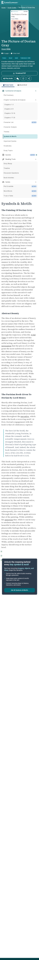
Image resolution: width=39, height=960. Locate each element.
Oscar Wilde (6, 49)
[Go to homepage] (9, 2)
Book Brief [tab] (23, 85)
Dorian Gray (7, 237)
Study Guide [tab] (9, 85)
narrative (19, 226)
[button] (17, 78)
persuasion (6, 346)
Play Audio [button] (9, 78)
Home (3, 8)
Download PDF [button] (21, 73)
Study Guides (12, 8)
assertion (9, 519)
